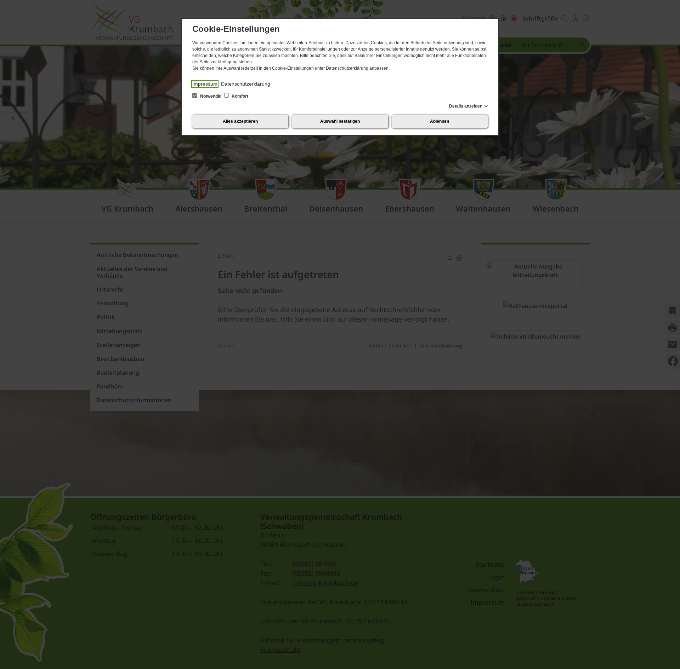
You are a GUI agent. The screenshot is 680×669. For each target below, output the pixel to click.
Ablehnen (439, 121)
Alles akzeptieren (240, 121)
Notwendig (210, 96)
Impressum (204, 84)
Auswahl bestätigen (340, 121)
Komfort (239, 96)
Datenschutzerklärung (245, 84)
